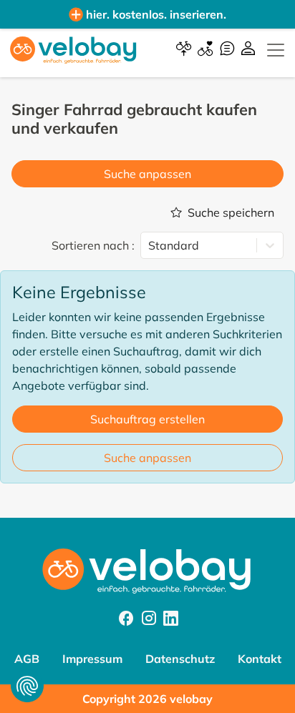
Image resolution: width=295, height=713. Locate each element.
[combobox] (149, 245)
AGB (26, 658)
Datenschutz (180, 658)
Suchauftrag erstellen (147, 419)
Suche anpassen (147, 174)
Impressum (92, 658)
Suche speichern (231, 212)
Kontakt (259, 658)
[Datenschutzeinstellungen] (27, 685)
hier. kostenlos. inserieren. (156, 14)
